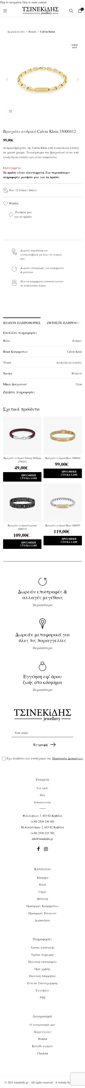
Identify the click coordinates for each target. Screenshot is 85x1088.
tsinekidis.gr (21, 1082)
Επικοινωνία (42, 802)
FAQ (42, 997)
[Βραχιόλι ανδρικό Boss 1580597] (63, 503)
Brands (32, 31)
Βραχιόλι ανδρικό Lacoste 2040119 (22, 527)
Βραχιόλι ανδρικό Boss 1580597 (62, 525)
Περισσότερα (42, 597)
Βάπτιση (42, 899)
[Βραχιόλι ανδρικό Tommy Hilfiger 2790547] (22, 435)
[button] (7, 79)
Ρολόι (42, 884)
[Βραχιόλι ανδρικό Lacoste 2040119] (22, 503)
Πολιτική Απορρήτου (42, 976)
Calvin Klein (47, 31)
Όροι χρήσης (42, 969)
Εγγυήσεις (42, 990)
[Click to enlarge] (10, 111)
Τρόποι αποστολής (42, 947)
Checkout (42, 1053)
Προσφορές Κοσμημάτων (42, 906)
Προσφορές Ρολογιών (42, 913)
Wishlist (13, 203)
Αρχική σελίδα (16, 31)
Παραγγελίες (42, 1032)
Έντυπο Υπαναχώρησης (42, 983)
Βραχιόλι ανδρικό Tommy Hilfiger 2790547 (22, 459)
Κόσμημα (42, 877)
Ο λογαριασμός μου (42, 1025)
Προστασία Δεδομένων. (67, 758)
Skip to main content (34, 2)
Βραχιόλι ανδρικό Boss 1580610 (62, 458)
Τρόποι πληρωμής (42, 955)
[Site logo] (40, 10)
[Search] (71, 11)
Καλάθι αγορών (42, 1046)
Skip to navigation (11, 2)
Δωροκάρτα (42, 920)
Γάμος (42, 892)
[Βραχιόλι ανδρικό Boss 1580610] (63, 435)
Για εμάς (42, 788)
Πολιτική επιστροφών (42, 962)
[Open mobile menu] (5, 11)
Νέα (42, 795)
